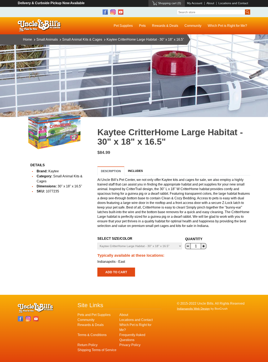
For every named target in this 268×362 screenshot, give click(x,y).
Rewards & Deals (165, 25)
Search (247, 12)
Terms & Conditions (92, 335)
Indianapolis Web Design (193, 308)
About (210, 3)
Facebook (105, 12)
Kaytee (53, 171)
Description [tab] (111, 171)
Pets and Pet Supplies (94, 315)
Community (192, 25)
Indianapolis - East (111, 261)
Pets (142, 25)
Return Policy (87, 345)
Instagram (113, 12)
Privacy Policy (129, 345)
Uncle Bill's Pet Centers (39, 25)
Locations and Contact (233, 3)
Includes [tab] (135, 171)
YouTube (120, 12)
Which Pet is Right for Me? (227, 25)
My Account (194, 3)
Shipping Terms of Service (96, 350)
